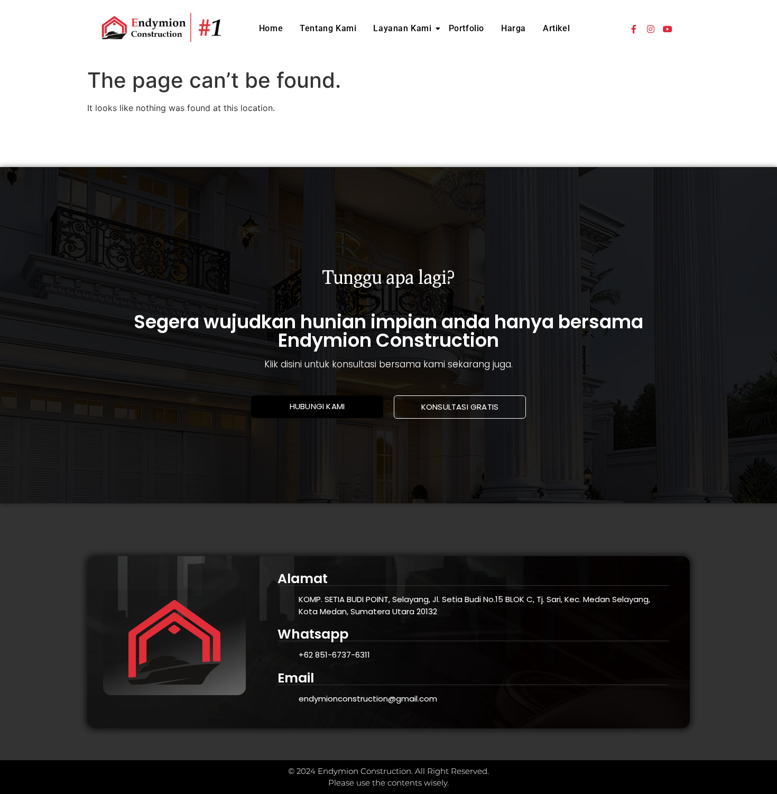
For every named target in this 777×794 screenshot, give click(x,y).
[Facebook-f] (633, 29)
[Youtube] (667, 29)
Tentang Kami (328, 28)
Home (271, 28)
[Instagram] (650, 29)
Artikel (556, 28)
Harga (513, 28)
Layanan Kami (402, 28)
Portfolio (466, 28)
